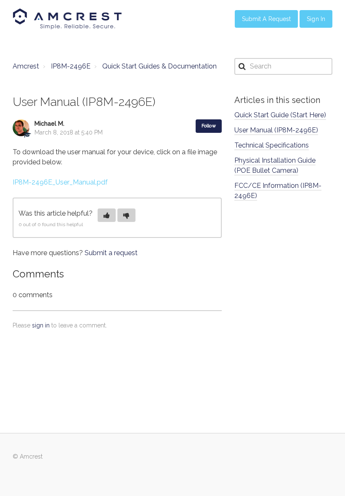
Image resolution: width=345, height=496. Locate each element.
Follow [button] (209, 126)
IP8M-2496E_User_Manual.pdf (60, 182)
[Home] (67, 18)
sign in (41, 325)
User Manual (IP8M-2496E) (276, 130)
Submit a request (111, 253)
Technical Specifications (271, 145)
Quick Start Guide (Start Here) (280, 115)
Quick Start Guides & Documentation (159, 66)
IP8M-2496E (70, 66)
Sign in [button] (316, 19)
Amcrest (26, 66)
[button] (107, 215)
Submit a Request (266, 19)
